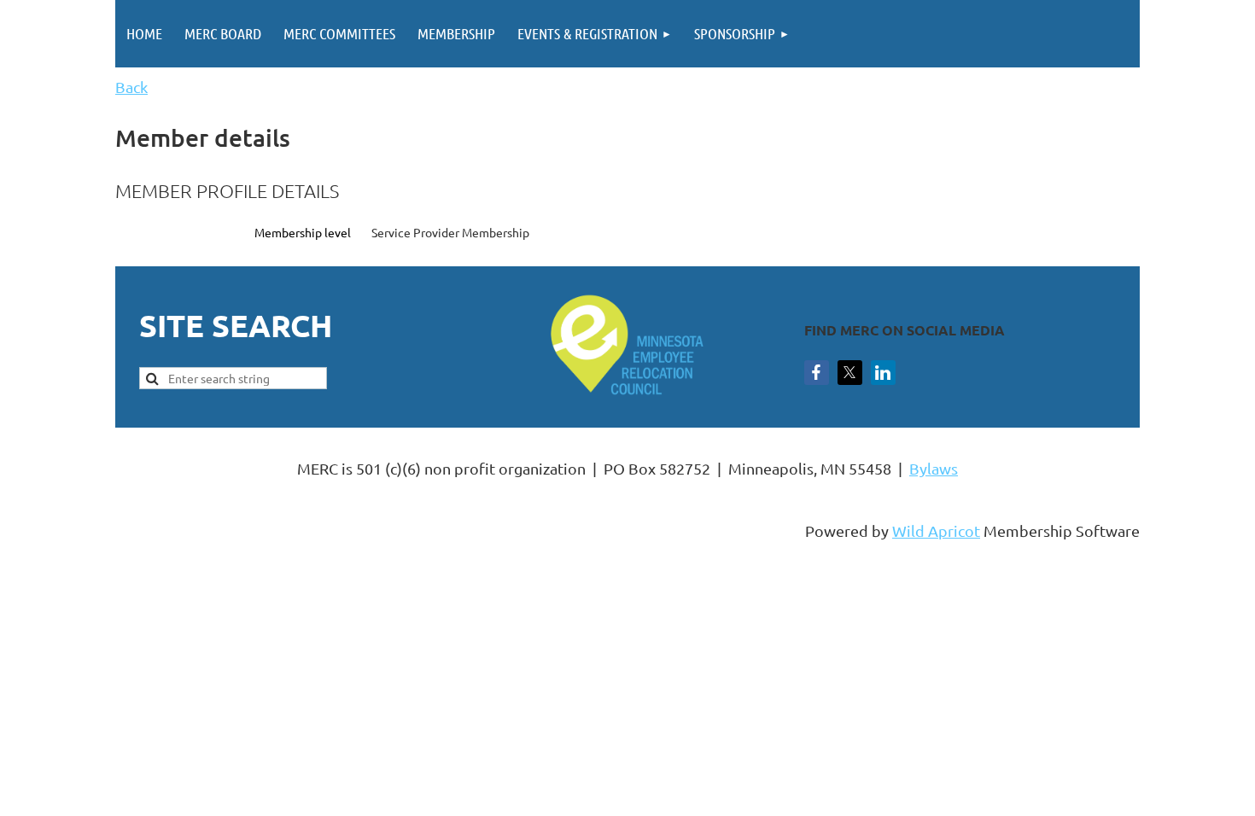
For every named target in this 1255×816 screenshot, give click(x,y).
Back (131, 87)
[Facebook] (816, 372)
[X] (850, 372)
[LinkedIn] (883, 372)
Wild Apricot (936, 530)
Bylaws (933, 468)
